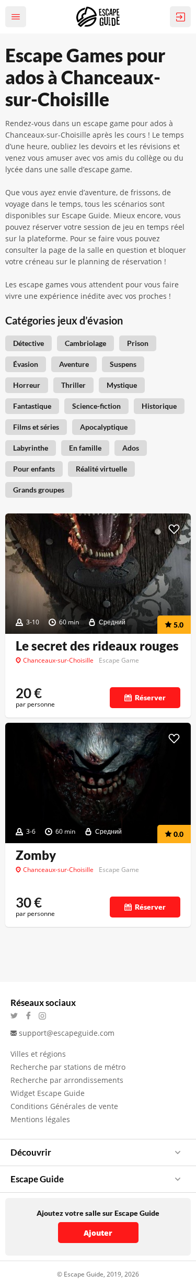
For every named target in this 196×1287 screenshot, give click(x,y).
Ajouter (98, 1233)
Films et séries (36, 426)
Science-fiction (96, 405)
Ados (130, 447)
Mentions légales (40, 1119)
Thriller (73, 384)
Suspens (123, 364)
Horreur (26, 384)
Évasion (25, 364)
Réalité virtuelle (101, 468)
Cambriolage (85, 343)
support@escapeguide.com (66, 1033)
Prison (137, 343)
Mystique (122, 384)
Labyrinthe (30, 447)
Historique (159, 405)
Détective (28, 343)
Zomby (36, 855)
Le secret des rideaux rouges (97, 646)
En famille (85, 447)
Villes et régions (38, 1054)
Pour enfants (34, 468)
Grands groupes (38, 489)
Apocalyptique (104, 426)
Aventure (74, 364)
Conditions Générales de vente (64, 1106)
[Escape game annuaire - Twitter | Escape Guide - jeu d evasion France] (17, 1016)
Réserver (150, 697)
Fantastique (32, 405)
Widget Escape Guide (47, 1093)
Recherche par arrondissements (66, 1080)
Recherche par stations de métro (67, 1067)
